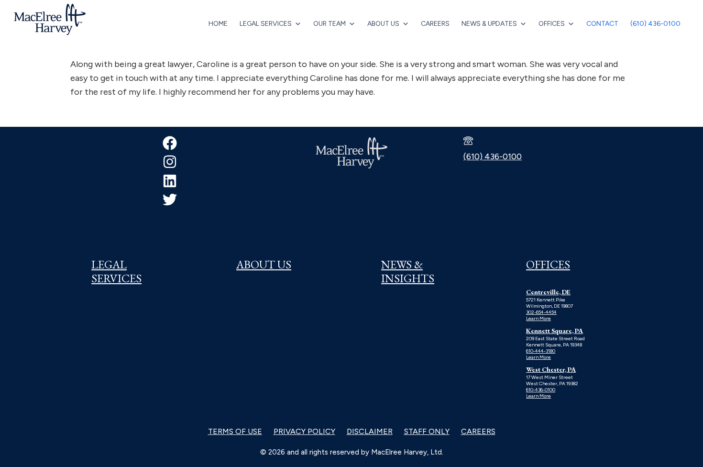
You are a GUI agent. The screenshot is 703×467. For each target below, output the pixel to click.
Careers (435, 24)
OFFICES (548, 264)
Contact (602, 24)
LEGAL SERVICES (116, 271)
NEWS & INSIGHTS (407, 271)
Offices (551, 24)
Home (218, 24)
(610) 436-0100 (655, 24)
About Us (383, 24)
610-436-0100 (540, 390)
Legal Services (266, 24)
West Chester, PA (551, 369)
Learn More (538, 318)
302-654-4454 (541, 312)
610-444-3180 (540, 351)
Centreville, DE (548, 292)
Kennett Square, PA (554, 330)
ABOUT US (263, 264)
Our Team (329, 24)
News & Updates (489, 24)
